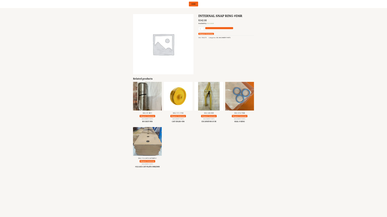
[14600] (219, 28)
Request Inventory (206, 34)
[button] (193, 4)
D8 (217, 37)
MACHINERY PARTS (225, 37)
